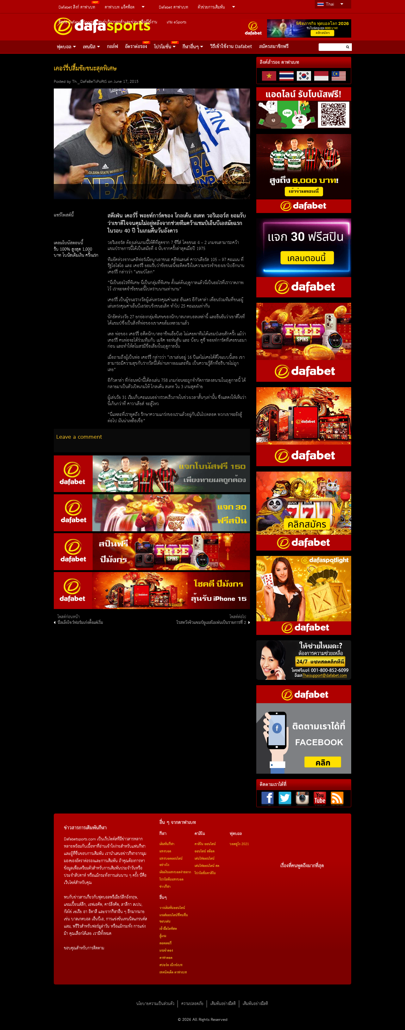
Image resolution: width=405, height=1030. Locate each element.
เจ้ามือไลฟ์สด (168, 929)
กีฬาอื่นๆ (191, 47)
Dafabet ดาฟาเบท (173, 7)
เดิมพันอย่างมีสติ (223, 1004)
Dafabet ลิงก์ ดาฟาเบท (77, 7)
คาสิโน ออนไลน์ (205, 844)
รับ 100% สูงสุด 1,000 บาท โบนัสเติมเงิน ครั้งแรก (76, 252)
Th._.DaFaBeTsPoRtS (89, 81)
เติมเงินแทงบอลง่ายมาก (175, 872)
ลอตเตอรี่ (165, 943)
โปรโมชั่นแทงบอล (171, 879)
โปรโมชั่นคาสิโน (205, 873)
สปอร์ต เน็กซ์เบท (171, 965)
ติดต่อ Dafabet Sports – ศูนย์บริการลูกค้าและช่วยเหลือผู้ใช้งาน (108, 22)
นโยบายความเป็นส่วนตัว (155, 1004)
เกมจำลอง (166, 951)
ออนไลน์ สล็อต (205, 851)
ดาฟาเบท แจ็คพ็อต (119, 7)
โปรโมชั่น (162, 47)
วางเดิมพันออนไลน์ (172, 908)
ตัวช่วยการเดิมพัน (211, 7)
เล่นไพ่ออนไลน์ (205, 859)
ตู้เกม (162, 936)
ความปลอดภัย (192, 1004)
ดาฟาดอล (165, 958)
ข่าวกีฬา (165, 887)
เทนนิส (89, 47)
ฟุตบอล (64, 47)
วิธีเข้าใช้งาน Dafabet (231, 46)
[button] (347, 47)
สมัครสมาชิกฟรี (274, 46)
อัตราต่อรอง (136, 46)
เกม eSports (176, 22)
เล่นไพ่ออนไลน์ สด (207, 866)
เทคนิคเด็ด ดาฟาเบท (173, 972)
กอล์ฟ (112, 46)
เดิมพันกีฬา (166, 844)
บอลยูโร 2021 (239, 844)
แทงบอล (165, 851)
